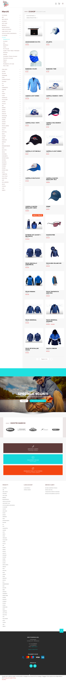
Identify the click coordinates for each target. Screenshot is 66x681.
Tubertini (5, 610)
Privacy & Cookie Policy (10, 678)
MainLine (4, 555)
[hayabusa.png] (55, 429)
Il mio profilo (27, 487)
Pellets (4, 62)
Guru (4, 535)
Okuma (4, 574)
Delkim (4, 514)
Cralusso (5, 510)
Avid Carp (5, 495)
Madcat (4, 553)
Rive (3, 585)
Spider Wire (5, 595)
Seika (4, 589)
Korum (4, 551)
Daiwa (4, 512)
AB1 (3, 489)
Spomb (4, 597)
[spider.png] (44, 429)
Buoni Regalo (6, 499)
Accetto (4, 679)
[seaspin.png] (33, 429)
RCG (3, 582)
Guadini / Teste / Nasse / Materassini (11, 50)
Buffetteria (5, 45)
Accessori (5, 41)
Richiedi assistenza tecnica (51, 487)
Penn (4, 576)
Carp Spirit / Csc (6, 503)
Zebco (4, 626)
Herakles (5, 537)
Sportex (4, 599)
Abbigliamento (6, 39)
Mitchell (5, 570)
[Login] (56, 3)
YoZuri (4, 622)
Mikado (4, 566)
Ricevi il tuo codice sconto (38, 400)
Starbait (4, 601)
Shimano (4, 591)
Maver (4, 562)
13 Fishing (5, 487)
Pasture (5, 60)
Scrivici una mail (49, 489)
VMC (3, 616)
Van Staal (5, 614)
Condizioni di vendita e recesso (52, 491)
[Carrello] (59, 3)
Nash (4, 572)
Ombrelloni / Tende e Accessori (10, 56)
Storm (4, 605)
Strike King (5, 607)
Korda (4, 549)
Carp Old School (7, 501)
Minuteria (5, 52)
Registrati (24, 400)
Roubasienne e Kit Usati (8, 63)
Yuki (3, 624)
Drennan (5, 516)
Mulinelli (5, 54)
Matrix (4, 560)
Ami (4, 43)
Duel (4, 518)
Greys (4, 534)
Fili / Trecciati (6, 48)
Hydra (4, 541)
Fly (3, 524)
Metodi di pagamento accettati (52, 493)
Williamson (5, 618)
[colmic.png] (10, 429)
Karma (4, 547)
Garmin (4, 530)
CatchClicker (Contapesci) (9, 505)
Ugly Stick (5, 612)
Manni (4, 559)
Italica (4, 543)
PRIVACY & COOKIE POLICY (33, 649)
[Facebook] (31, 666)
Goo (4, 532)
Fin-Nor (4, 522)
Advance (5, 493)
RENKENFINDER (6, 583)
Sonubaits (5, 593)
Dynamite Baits (6, 520)
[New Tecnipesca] (6, 4)
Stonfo (4, 603)
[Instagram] (35, 666)
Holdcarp (5, 539)
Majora (4, 557)
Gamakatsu (5, 528)
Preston (4, 578)
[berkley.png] (21, 429)
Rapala (4, 580)
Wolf (4, 620)
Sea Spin (4, 587)
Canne (4, 46)
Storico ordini (27, 489)
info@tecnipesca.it (34, 646)
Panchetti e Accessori (8, 58)
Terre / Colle (6, 65)
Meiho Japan (5, 564)
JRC (3, 545)
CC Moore (5, 507)
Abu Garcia (5, 491)
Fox (3, 526)
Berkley (4, 497)
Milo (4, 568)
